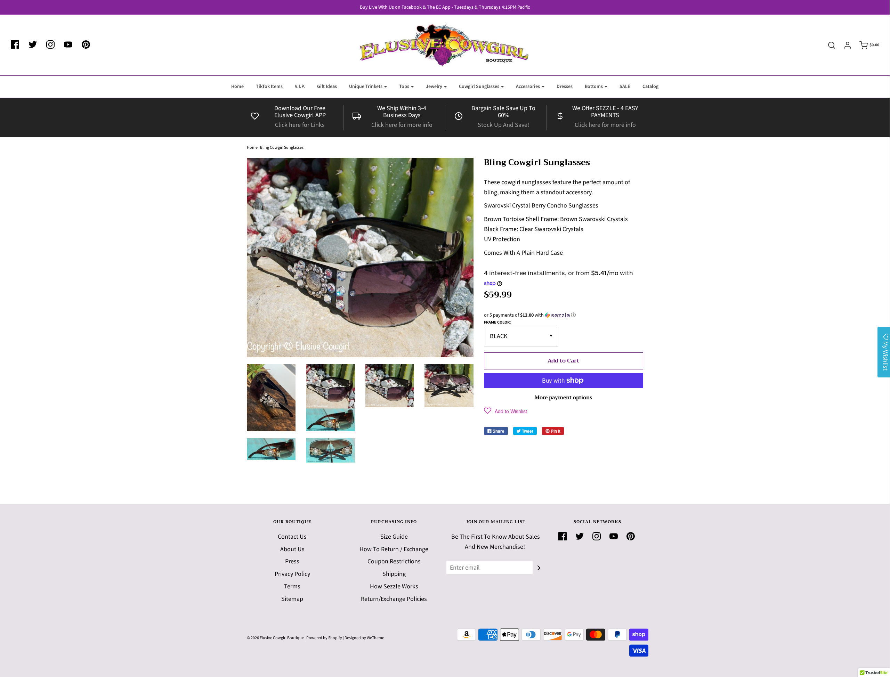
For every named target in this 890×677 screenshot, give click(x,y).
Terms (292, 586)
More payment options (563, 397)
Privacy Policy (292, 574)
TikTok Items (269, 86)
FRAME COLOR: (497, 322)
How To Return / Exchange (393, 549)
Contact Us (292, 536)
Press (292, 561)
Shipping (394, 574)
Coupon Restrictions (394, 561)
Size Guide (394, 536)
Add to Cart (563, 361)
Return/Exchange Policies (394, 599)
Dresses (565, 86)
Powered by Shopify (324, 638)
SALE (625, 86)
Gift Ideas (327, 86)
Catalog (650, 86)
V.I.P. (300, 86)
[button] (563, 315)
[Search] (828, 45)
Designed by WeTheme (364, 638)
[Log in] (844, 45)
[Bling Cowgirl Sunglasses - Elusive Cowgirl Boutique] (271, 397)
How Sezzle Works (394, 586)
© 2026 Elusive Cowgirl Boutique (275, 638)
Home (237, 86)
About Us (292, 549)
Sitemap (292, 599)
